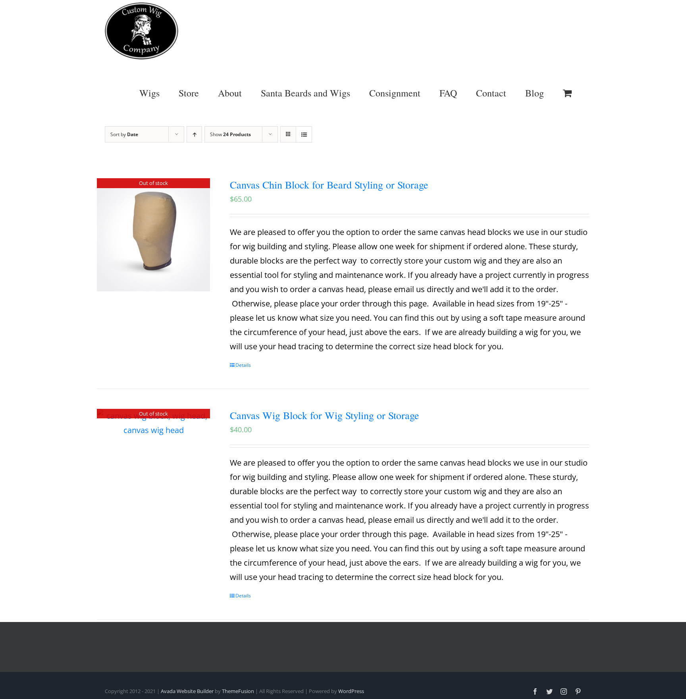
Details (243, 365)
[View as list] (304, 134)
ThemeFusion (238, 691)
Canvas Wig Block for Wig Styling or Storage (324, 415)
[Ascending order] (194, 134)
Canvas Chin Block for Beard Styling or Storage (329, 184)
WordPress (351, 691)
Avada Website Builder (187, 691)
